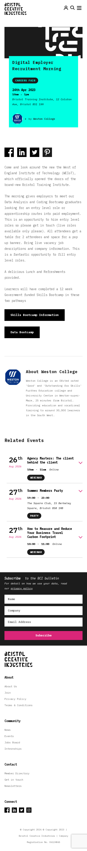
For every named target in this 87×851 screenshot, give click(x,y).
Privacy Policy (15, 699)
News (7, 729)
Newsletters (13, 786)
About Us (10, 686)
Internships (13, 748)
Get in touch (13, 779)
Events (9, 736)
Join (7, 692)
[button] (79, 8)
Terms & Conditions (18, 705)
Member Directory (16, 773)
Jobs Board (12, 742)
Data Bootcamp (22, 332)
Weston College (44, 118)
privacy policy (22, 588)
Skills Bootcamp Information (34, 315)
